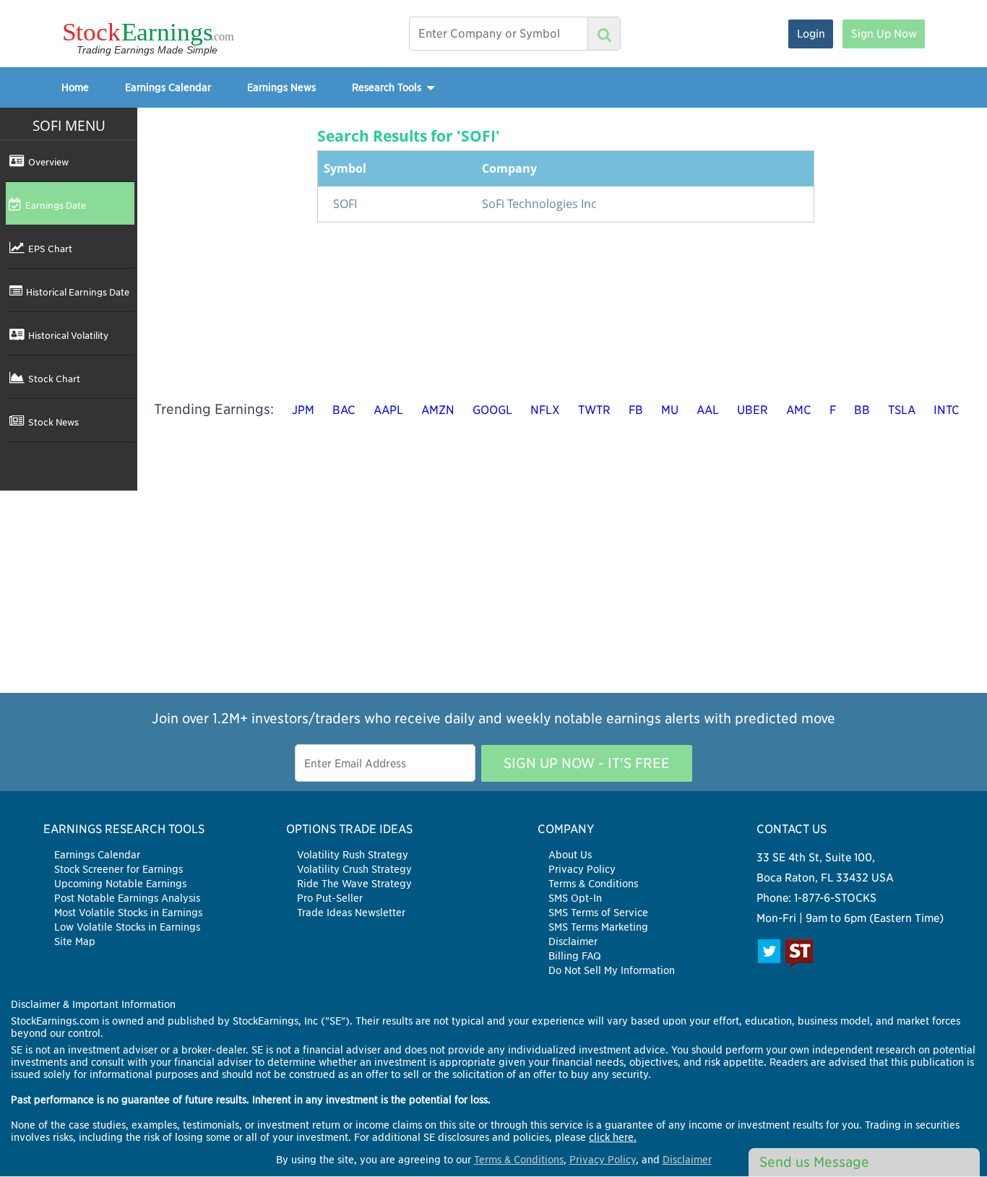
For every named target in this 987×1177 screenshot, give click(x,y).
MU (669, 410)
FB (636, 410)
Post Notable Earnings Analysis (127, 898)
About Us (570, 855)
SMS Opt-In (575, 898)
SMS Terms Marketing (598, 927)
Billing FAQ (574, 956)
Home (75, 87)
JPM (303, 410)
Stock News (53, 422)
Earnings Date (55, 205)
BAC (343, 410)
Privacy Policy (582, 869)
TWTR (594, 410)
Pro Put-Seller (330, 898)
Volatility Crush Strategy (354, 869)
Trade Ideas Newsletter (351, 912)
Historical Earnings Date (77, 292)
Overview (48, 162)
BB (862, 410)
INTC (947, 410)
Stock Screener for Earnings (118, 869)
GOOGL (492, 410)
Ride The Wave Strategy (354, 883)
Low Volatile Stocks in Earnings (127, 927)
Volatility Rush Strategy (352, 855)
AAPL (388, 410)
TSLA (901, 410)
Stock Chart (54, 378)
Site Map (74, 941)
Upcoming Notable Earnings (120, 883)
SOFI (345, 204)
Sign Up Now (884, 33)
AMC (798, 410)
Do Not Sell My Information (611, 970)
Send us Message (814, 1162)
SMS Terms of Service (598, 912)
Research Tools (388, 87)
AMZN (437, 410)
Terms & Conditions (593, 883)
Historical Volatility (68, 335)
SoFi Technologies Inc (539, 204)
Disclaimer (573, 941)
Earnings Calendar (168, 87)
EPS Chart (50, 248)
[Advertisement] (493, 592)
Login (811, 33)
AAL (708, 410)
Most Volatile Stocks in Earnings (128, 912)
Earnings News (281, 87)
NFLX (545, 410)
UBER (752, 410)
